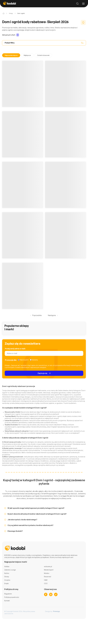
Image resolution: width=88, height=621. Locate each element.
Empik (6, 583)
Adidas (6, 566)
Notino (6, 573)
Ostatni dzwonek (43, 55)
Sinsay (6, 576)
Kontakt (7, 601)
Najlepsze (27, 55)
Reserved (47, 576)
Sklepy (11, 13)
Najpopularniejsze (11, 55)
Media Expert (48, 570)
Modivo (46, 573)
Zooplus (7, 580)
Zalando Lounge (10, 570)
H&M (45, 580)
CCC (46, 583)
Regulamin (8, 594)
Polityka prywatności (11, 597)
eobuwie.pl (48, 566)
